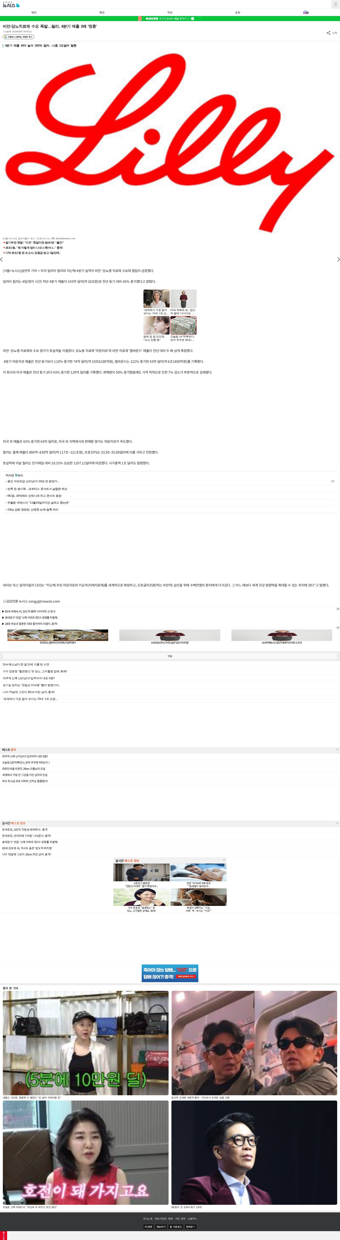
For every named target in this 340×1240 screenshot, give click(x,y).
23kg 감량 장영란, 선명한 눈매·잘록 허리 (32, 509)
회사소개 (147, 1218)
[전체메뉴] (335, 4)
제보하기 (161, 1226)
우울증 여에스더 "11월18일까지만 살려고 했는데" (38, 502)
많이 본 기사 (10, 988)
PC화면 (148, 1226)
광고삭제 (4, 1235)
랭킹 (101, 12)
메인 (33, 12)
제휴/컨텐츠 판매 (164, 1218)
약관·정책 (180, 1218)
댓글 (170, 656)
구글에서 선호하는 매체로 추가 (20, 37)
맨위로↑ (190, 1226)
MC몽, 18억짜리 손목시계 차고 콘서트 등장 (34, 495)
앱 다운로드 (176, 1226)
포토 (237, 12)
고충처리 (192, 1218)
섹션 (169, 12)
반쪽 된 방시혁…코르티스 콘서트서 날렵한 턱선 (37, 488)
